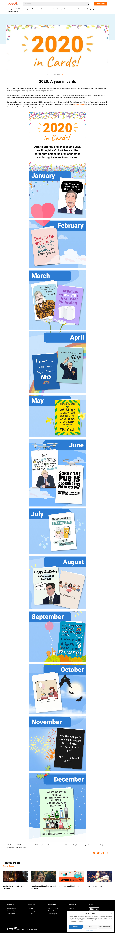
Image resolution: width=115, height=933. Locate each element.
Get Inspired (61, 9)
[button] (111, 913)
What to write (20, 9)
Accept (75, 926)
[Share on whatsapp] (107, 853)
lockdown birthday (79, 104)
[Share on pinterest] (102, 853)
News (80, 9)
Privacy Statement (91, 930)
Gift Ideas (44, 9)
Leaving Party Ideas (94, 886)
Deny (90, 926)
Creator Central (12, 12)
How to (52, 9)
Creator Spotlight (89, 9)
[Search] (87, 4)
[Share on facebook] (94, 853)
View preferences (105, 926)
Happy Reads (71, 9)
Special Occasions (33, 9)
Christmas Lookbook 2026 (69, 886)
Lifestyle (10, 9)
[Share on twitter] (98, 853)
